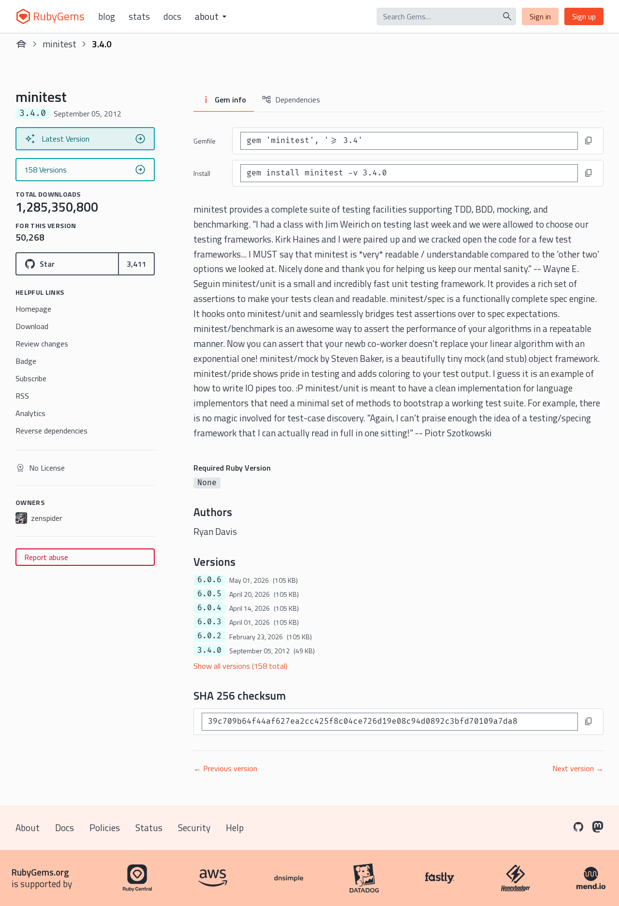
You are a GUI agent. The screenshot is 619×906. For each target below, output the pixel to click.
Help (235, 827)
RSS (22, 396)
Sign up (584, 16)
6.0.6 (209, 580)
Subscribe (30, 378)
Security (194, 827)
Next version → (578, 768)
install (201, 173)
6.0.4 (209, 608)
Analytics (30, 413)
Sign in (540, 16)
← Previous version (225, 768)
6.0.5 (209, 594)
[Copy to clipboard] (588, 140)
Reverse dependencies (51, 430)
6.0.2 (209, 636)
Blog (106, 16)
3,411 (136, 264)
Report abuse (46, 557)
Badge (25, 361)
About (27, 827)
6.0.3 (209, 622)
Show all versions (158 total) (240, 666)
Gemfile (204, 141)
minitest (59, 44)
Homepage (33, 309)
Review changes (41, 343)
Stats (139, 16)
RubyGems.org (40, 872)
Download (31, 326)
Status (148, 827)
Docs (172, 16)
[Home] (21, 44)
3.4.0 (209, 650)
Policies (104, 827)
